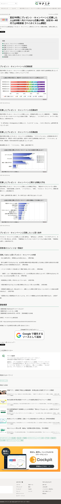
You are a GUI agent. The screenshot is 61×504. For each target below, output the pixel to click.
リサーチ (18, 484)
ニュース (14, 8)
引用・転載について (46, 491)
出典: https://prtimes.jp (5, 103)
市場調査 (25, 438)
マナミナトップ (4, 8)
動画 (29, 486)
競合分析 (19, 438)
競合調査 (14, 438)
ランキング (18, 489)
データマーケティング (5, 438)
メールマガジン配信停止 (47, 489)
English (30, 489)
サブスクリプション (32, 438)
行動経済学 (53, 438)
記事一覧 (44, 484)
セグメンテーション (11, 440)
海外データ (30, 484)
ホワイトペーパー (20, 493)
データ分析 (41, 438)
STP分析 (47, 438)
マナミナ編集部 (11, 355)
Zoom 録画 (2, 440)
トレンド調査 (20, 440)
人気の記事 (44, 486)
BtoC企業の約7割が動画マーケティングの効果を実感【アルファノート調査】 (29, 399)
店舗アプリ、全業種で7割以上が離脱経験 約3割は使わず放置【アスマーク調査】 (30, 390)
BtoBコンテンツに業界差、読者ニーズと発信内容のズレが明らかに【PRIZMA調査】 (31, 418)
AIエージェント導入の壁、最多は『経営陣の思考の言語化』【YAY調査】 (28, 428)
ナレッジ (18, 491)
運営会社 (44, 493)
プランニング (19, 486)
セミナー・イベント (20, 495)
